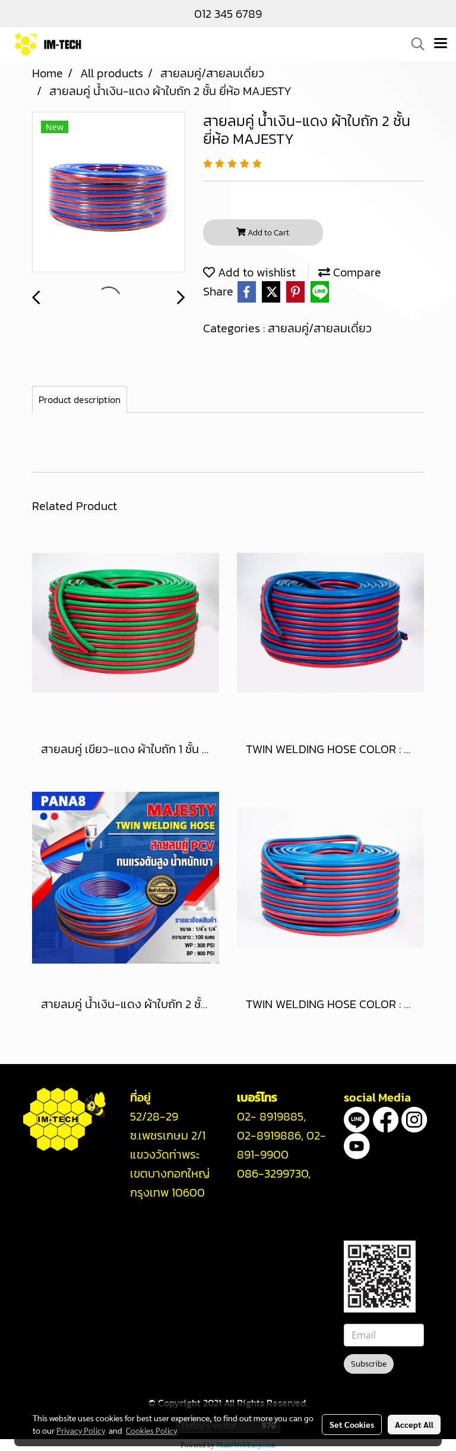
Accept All (414, 1424)
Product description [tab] (80, 399)
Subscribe (369, 1364)
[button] (414, 44)
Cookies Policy (151, 1430)
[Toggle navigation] (441, 44)
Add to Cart (267, 232)
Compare (355, 272)
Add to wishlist (255, 272)
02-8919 (269, 1135)
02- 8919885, (271, 1116)
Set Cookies (352, 1424)
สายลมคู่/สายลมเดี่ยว (320, 328)
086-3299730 (272, 1173)
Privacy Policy (80, 1430)
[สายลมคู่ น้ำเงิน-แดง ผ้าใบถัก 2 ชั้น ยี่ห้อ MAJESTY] (109, 192)
